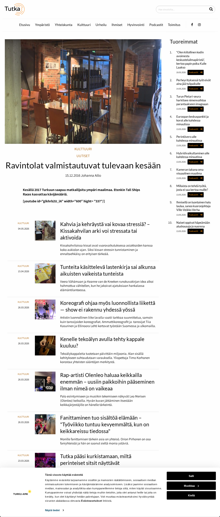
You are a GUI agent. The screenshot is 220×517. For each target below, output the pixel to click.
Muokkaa (189, 485)
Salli (191, 476)
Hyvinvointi (135, 25)
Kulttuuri (84, 25)
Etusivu (24, 25)
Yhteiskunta (63, 25)
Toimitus (174, 25)
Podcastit (156, 25)
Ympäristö (42, 25)
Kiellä (191, 495)
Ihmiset (117, 25)
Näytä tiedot (52, 510)
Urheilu (101, 25)
